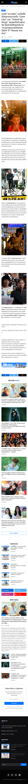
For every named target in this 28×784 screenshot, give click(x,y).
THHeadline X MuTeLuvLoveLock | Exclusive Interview (18, 566)
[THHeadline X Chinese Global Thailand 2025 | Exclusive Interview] (5, 557)
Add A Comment (14, 533)
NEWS (3, 10)
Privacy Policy (14, 708)
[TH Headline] (14, 2)
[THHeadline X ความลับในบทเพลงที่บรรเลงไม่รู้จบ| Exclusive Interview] (5, 548)
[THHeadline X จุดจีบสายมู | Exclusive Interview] (5, 582)
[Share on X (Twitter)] (14, 41)
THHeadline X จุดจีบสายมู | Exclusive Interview (17, 581)
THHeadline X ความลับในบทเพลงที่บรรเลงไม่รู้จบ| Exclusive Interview (18, 548)
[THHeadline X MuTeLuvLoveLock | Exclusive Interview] (5, 566)
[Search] (26, 2)
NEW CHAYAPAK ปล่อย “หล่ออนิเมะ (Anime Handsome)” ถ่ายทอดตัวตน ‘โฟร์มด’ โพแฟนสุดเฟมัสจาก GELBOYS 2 (13, 498)
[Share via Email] (22, 41)
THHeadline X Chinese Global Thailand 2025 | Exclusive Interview (18, 557)
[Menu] (2, 2)
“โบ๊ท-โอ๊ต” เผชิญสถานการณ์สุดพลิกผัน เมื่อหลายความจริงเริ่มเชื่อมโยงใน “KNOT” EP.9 (18, 656)
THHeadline (19, 779)
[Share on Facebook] (5, 41)
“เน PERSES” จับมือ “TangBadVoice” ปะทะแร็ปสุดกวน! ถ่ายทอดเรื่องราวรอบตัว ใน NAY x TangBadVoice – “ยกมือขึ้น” (13, 450)
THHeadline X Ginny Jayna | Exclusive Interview (18, 573)
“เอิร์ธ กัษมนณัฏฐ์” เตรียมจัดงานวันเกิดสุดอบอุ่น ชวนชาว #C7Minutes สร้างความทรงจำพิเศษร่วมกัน (13, 474)
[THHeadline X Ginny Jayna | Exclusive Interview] (5, 575)
